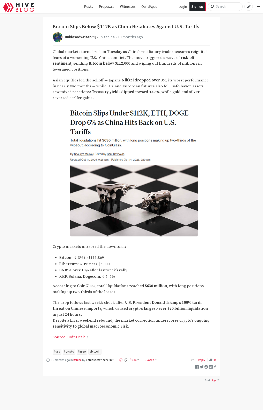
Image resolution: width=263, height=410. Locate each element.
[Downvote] (126, 360)
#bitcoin (95, 351)
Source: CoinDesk (69, 337)
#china (109, 36)
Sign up (197, 6)
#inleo (82, 351)
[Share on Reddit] (206, 366)
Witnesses (128, 6)
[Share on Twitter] (202, 366)
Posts (88, 6)
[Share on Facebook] (197, 366)
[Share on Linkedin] (211, 366)
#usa (57, 351)
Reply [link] (201, 360)
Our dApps (149, 6)
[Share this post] (215, 367)
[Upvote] (121, 360)
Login (182, 6)
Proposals (106, 6)
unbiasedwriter (80, 36)
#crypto (69, 351)
